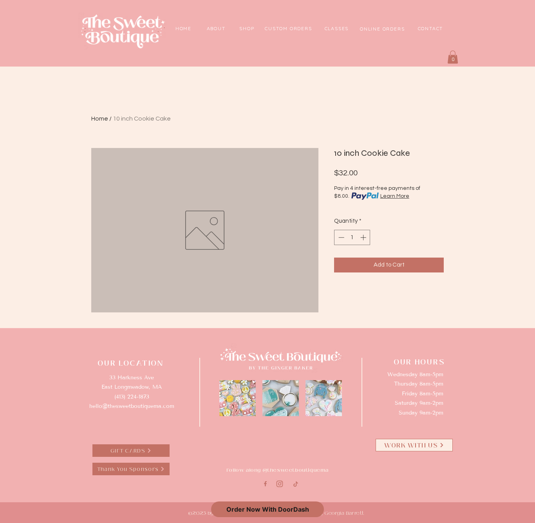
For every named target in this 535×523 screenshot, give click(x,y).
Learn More (394, 196)
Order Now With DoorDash (267, 509)
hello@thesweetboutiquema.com (131, 406)
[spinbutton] (352, 237)
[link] (452, 56)
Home (99, 118)
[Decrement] (340, 237)
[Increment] (364, 237)
